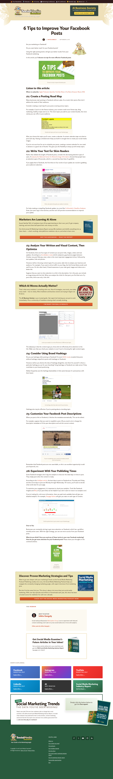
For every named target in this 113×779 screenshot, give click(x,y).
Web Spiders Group (52, 621)
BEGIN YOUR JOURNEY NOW (84, 13)
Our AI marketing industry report (57, 757)
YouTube (68, 92)
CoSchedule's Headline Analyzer (75, 208)
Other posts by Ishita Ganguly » (41, 626)
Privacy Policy (31, 750)
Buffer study (66, 357)
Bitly (35, 490)
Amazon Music (76, 92)
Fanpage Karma (51, 496)
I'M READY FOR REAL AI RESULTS (56, 304)
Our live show (52, 751)
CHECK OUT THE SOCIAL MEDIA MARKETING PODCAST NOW (56, 598)
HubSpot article (42, 480)
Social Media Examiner (27, 10)
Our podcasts (52, 746)
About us (51, 741)
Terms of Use (24, 750)
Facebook (33, 606)
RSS (83, 92)
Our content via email (54, 743)
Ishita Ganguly (45, 616)
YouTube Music (60, 92)
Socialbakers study (47, 255)
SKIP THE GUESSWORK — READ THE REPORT (56, 237)
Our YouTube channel (54, 748)
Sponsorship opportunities (55, 760)
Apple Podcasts (44, 92)
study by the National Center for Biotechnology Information (50, 157)
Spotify (52, 92)
